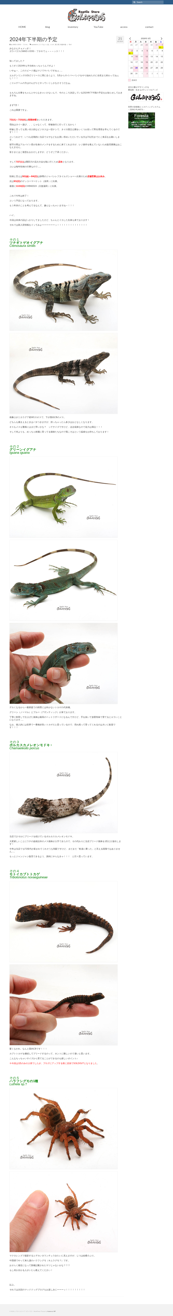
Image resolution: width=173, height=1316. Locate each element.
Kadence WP (51, 1311)
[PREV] (130, 38)
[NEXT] (161, 38)
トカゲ (52, 44)
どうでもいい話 (44, 44)
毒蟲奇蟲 (63, 44)
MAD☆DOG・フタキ (20, 44)
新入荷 (57, 44)
